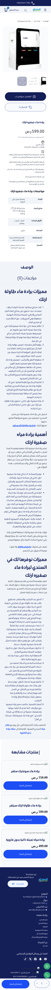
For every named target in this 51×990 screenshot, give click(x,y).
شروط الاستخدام (42, 933)
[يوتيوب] (45, 959)
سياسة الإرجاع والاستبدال (40, 937)
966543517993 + (38, 903)
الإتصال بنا (23, 107)
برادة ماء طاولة (24, 546)
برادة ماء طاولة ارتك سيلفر (24, 425)
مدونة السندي (43, 923)
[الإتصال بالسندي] (47, 975)
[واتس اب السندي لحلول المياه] (47, 966)
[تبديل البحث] (25, 10)
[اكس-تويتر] (30, 959)
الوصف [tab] (27, 267)
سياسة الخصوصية (41, 930)
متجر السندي (43, 919)
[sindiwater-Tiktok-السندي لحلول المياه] (25, 959)
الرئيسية (45, 21)
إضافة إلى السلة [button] (25, 785)
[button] (6, 10)
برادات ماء (37, 21)
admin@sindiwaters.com (37, 910)
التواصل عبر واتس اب (23, 96)
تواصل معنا (20, 884)
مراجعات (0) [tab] (27, 278)
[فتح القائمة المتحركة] (45, 10)
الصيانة (45, 926)
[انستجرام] (35, 959)
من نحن (45, 945)
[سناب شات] (40, 959)
